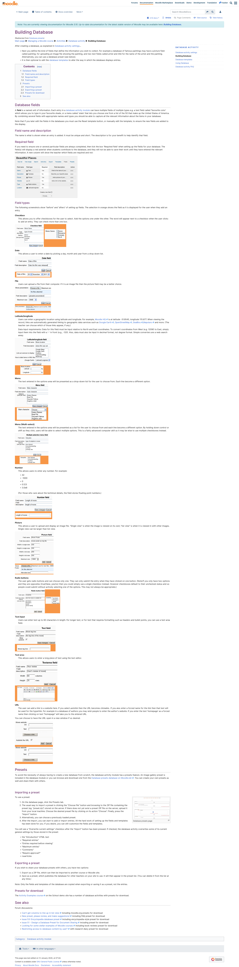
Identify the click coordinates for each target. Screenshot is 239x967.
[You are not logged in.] (221, 11)
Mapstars (147, 322)
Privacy (18, 965)
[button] (235, 3)
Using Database (182, 63)
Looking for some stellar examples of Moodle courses (47, 925)
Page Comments (184, 18)
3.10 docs (153, 18)
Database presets (36, 38)
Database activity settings (186, 52)
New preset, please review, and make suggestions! (45, 916)
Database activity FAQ (185, 67)
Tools (25, 948)
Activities (61, 41)
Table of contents (43, 12)
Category (20, 939)
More (79, 12)
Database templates (184, 59)
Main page (23, 12)
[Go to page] (207, 11)
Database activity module (39, 939)
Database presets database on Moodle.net (111, 778)
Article (168, 18)
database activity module (78, 110)
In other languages (45, 948)
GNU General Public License (48, 962)
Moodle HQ (100, 319)
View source (202, 18)
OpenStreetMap (122, 322)
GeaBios (137, 322)
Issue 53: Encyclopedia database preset (41, 919)
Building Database (172, 24)
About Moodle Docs (31, 965)
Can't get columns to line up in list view (40, 913)
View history (218, 18)
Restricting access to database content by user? (44, 929)
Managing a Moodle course (41, 41)
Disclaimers (45, 965)
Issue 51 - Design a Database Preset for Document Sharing (49, 922)
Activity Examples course (31, 895)
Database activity (76, 41)
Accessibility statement (61, 965)
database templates (58, 60)
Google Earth (105, 322)
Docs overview (66, 12)
